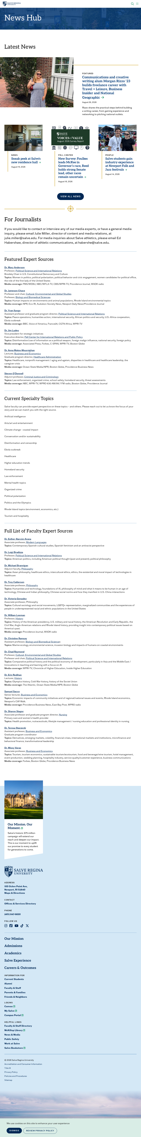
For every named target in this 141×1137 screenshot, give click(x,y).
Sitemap (8, 1080)
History (19, 618)
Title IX (7, 1068)
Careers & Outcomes (20, 968)
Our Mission (14, 939)
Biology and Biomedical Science (42, 641)
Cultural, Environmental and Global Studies (48, 294)
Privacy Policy (10, 1072)
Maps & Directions (14, 893)
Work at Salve (12, 1043)
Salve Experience (17, 960)
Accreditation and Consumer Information (23, 1064)
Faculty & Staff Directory (18, 1025)
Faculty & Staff (12, 988)
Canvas (8, 1006)
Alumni (8, 983)
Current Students (14, 979)
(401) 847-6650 (12, 914)
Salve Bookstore (13, 1048)
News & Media (12, 1034)
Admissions (13, 946)
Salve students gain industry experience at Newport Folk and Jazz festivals (119, 164)
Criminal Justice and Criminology (41, 376)
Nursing (63, 714)
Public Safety (11, 1039)
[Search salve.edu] (132, 4)
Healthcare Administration (47, 357)
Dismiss (14, 1130)
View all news (70, 196)
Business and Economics (27, 353)
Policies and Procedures (15, 1076)
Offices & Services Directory (20, 903)
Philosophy (27, 568)
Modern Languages (36, 542)
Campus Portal (12, 1015)
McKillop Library (13, 1030)
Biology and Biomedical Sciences (33, 297)
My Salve (9, 1010)
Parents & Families (14, 992)
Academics (12, 953)
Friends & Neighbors (15, 996)
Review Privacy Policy (40, 1130)
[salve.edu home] (12, 3)
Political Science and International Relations (39, 270)
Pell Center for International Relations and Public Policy (54, 337)
